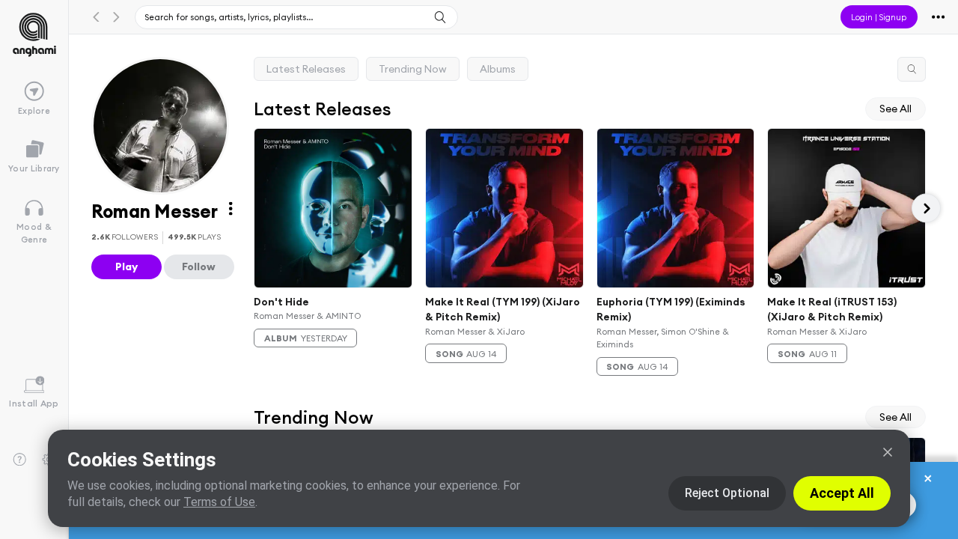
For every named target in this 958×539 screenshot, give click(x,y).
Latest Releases (306, 69)
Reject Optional (727, 493)
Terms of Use (219, 502)
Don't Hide (281, 301)
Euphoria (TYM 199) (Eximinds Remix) (671, 309)
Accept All (842, 493)
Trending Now (413, 69)
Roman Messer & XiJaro (475, 331)
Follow (199, 266)
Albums (498, 69)
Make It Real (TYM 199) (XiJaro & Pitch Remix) (502, 309)
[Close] (887, 452)
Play (126, 266)
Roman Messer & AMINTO (307, 315)
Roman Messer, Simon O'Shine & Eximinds (663, 338)
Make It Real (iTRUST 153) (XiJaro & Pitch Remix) (832, 309)
